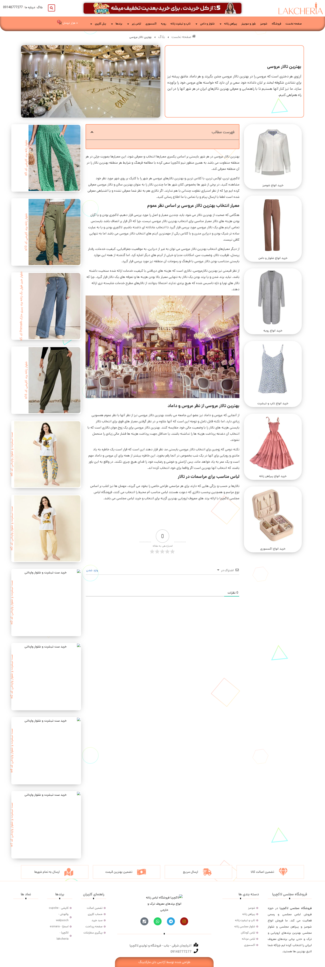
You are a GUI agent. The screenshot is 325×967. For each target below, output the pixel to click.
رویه (163, 24)
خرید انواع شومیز (272, 185)
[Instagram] (184, 921)
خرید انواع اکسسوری (272, 548)
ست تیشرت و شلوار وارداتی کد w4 (12, 751)
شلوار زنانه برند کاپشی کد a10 (26, 232)
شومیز (263, 24)
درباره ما (30, 7)
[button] (92, 132)
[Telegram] (171, 921)
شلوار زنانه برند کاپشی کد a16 (26, 380)
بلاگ (40, 7)
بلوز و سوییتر (248, 24)
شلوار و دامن (207, 24)
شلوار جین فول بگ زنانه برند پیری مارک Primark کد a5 (21, 306)
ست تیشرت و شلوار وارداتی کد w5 (12, 528)
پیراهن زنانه (230, 24)
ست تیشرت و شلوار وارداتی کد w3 (12, 602)
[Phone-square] (144, 921)
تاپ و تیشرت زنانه (180, 24)
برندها (119, 24)
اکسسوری (151, 24)
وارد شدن (92, 570)
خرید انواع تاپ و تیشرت (272, 403)
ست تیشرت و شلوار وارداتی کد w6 (12, 454)
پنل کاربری (100, 24)
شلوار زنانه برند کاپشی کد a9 (26, 158)
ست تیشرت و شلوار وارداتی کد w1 (12, 825)
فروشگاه (276, 24)
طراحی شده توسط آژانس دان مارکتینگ (164, 962)
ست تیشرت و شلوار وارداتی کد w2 (12, 677)
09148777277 (13, 7)
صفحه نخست (294, 24)
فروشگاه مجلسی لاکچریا (296, 908)
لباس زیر (136, 24)
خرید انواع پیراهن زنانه (273, 476)
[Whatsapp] (158, 921)
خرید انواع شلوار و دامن (272, 258)
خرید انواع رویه (273, 330)
